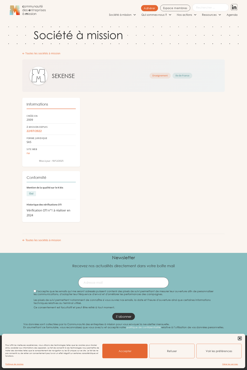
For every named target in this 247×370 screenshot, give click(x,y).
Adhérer (149, 8)
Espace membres (175, 8)
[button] (240, 338)
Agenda (232, 14)
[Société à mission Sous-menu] (134, 14)
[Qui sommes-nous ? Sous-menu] (170, 14)
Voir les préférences (219, 351)
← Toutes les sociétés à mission (41, 53)
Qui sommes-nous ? (154, 14)
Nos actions (184, 14)
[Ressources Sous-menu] (219, 14)
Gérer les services (230, 364)
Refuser (172, 351)
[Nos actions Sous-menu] (195, 14)
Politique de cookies (14, 364)
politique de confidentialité (144, 327)
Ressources (209, 14)
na (28, 153)
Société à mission (120, 14)
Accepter (125, 351)
